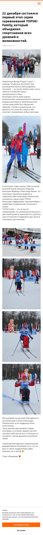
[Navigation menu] (39, 4)
